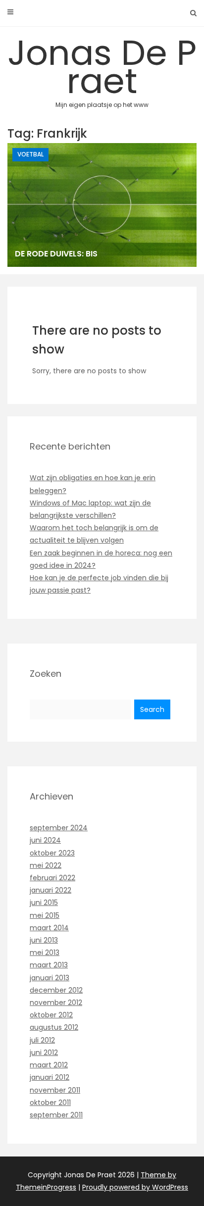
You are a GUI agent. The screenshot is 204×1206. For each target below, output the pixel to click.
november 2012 (56, 1002)
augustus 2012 (54, 1027)
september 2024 (59, 828)
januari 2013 (49, 978)
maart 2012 (49, 1065)
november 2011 (55, 1090)
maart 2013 (49, 965)
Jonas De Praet (102, 68)
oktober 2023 (52, 853)
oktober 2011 (50, 1102)
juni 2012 (44, 1052)
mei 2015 (44, 915)
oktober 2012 (51, 1015)
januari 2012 (49, 1077)
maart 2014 (49, 928)
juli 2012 (42, 1040)
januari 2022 (50, 890)
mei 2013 (44, 952)
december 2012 (56, 990)
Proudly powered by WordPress (135, 1187)
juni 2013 (44, 940)
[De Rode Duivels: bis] (102, 205)
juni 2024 (45, 840)
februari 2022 (52, 878)
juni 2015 (44, 902)
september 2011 (56, 1115)
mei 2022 (45, 865)
